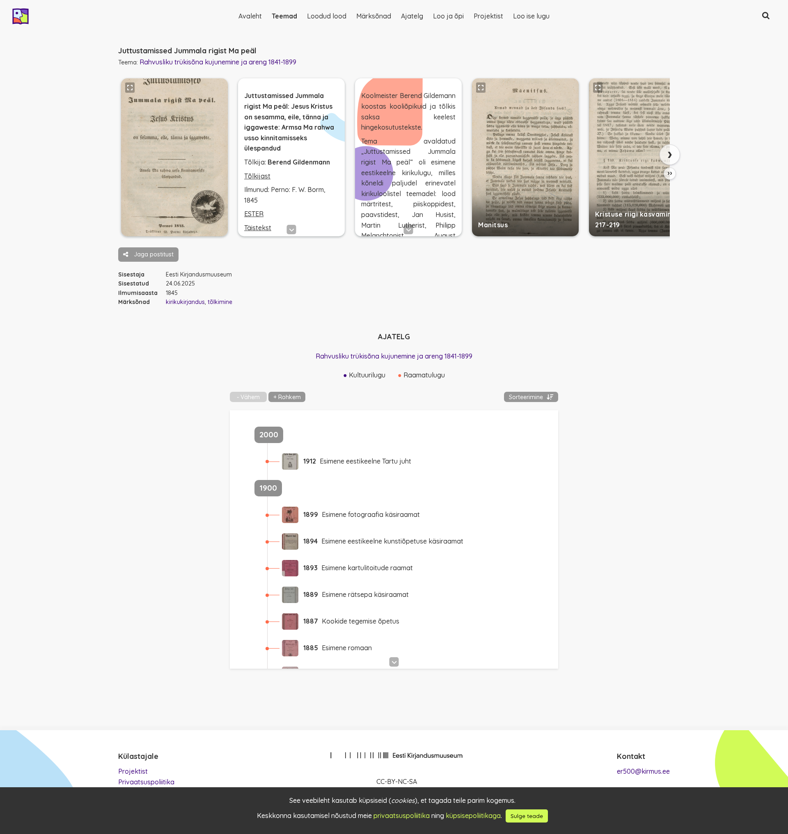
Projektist (488, 16)
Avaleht (250, 16)
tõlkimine (220, 302)
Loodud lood (326, 16)
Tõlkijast (257, 176)
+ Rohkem (287, 397)
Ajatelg (412, 16)
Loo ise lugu (531, 16)
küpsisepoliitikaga (473, 815)
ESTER (253, 214)
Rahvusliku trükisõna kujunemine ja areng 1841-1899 (218, 62)
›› (669, 173)
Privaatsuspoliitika (146, 782)
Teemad (284, 16)
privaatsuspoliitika (401, 815)
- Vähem (248, 397)
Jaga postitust (153, 254)
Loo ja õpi (448, 16)
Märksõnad (373, 16)
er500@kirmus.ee (643, 771)
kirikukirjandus (185, 302)
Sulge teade (527, 816)
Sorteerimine (527, 397)
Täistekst (257, 228)
